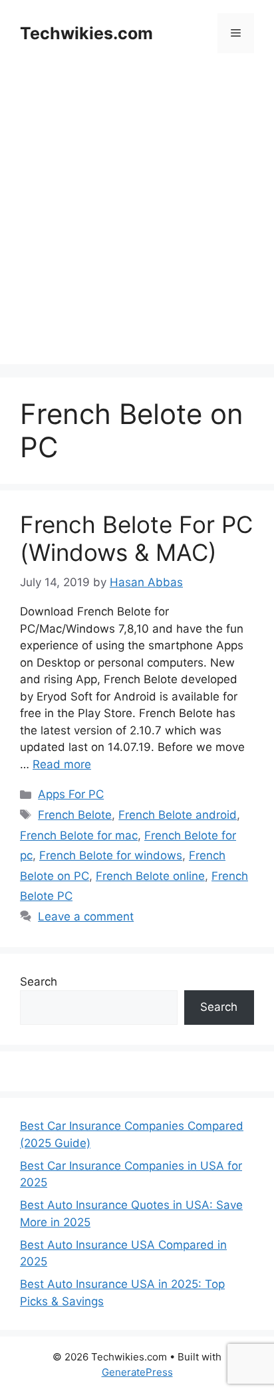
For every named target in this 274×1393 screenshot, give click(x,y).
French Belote (75, 814)
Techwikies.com (86, 33)
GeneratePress (137, 1372)
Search (38, 981)
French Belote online (150, 876)
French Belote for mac (79, 835)
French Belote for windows (110, 855)
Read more (62, 764)
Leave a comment (86, 916)
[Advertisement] (137, 227)
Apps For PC (71, 794)
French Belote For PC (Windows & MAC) (136, 538)
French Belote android (177, 814)
